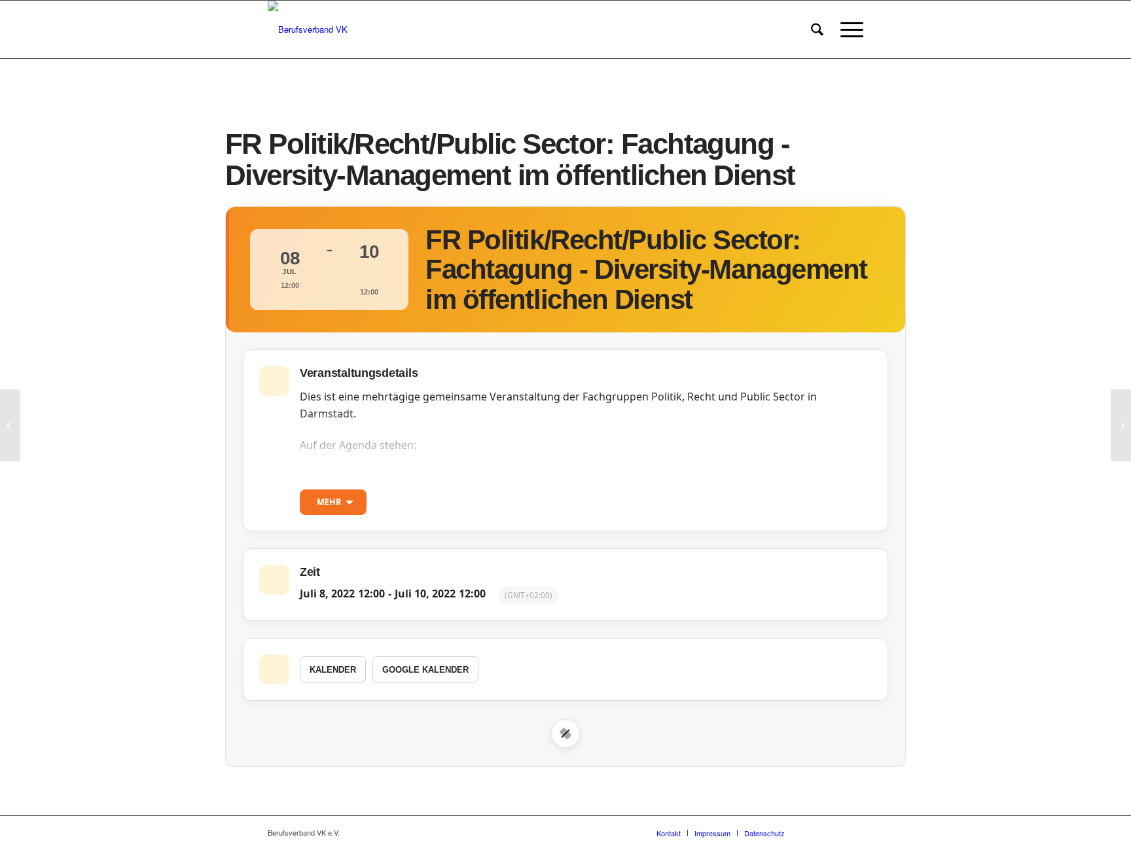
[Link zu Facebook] (814, 832)
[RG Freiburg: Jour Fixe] (10, 425)
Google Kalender (425, 670)
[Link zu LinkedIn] (853, 832)
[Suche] (817, 29)
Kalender (333, 670)
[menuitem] (817, 29)
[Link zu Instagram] (834, 832)
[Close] (565, 733)
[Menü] (847, 29)
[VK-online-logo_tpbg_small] (308, 29)
